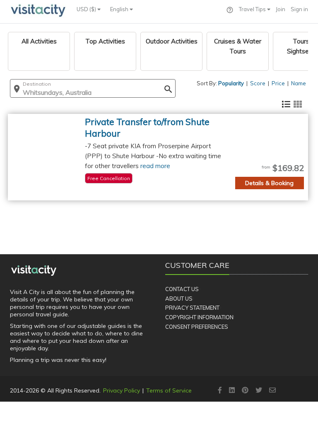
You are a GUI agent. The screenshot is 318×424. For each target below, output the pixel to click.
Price (278, 83)
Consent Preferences (196, 326)
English (120, 9)
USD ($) (87, 9)
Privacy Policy (121, 390)
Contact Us (182, 289)
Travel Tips (253, 9)
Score (257, 83)
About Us (179, 298)
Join (280, 9)
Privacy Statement (192, 307)
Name (298, 83)
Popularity (231, 83)
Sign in (299, 9)
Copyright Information (199, 317)
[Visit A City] (34, 270)
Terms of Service (169, 390)
